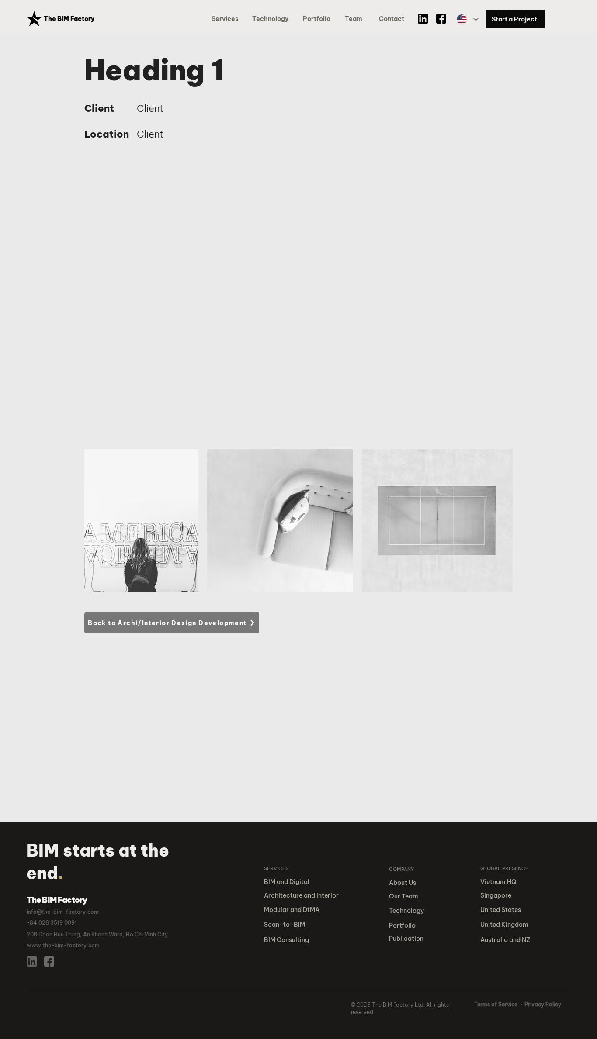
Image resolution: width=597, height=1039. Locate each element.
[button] (318, 19)
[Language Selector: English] (467, 19)
